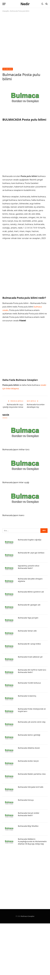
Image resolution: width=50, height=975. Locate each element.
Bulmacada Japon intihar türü (15, 449)
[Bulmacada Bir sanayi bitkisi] (9, 647)
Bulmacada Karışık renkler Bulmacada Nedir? (28, 814)
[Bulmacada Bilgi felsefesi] (9, 829)
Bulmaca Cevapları (27, 916)
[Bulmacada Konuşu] (9, 803)
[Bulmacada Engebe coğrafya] (9, 542)
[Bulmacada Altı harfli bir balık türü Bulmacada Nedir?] (9, 673)
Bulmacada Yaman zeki (27, 631)
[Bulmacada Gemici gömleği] (9, 738)
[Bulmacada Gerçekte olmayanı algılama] (9, 581)
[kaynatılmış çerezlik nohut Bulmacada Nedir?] (9, 568)
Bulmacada (7, 69)
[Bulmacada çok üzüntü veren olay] (9, 725)
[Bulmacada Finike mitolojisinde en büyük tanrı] (9, 712)
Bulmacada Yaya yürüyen (28, 618)
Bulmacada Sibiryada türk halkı (30, 787)
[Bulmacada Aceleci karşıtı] (9, 764)
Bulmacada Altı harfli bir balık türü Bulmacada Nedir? (32, 671)
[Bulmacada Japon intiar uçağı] (25, 466)
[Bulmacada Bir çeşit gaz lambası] (9, 555)
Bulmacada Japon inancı (13, 515)
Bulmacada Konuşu (26, 800)
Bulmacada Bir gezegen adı (29, 605)
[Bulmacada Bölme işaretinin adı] (9, 595)
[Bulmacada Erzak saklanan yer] (9, 660)
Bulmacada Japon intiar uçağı (15, 482)
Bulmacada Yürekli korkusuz (29, 683)
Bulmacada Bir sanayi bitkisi (29, 644)
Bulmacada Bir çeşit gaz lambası (31, 553)
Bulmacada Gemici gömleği (29, 735)
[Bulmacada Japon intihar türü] (25, 433)
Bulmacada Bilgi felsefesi (28, 826)
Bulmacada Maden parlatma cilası (32, 774)
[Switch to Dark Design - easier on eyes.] (42, 4)
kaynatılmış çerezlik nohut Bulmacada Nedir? (28, 567)
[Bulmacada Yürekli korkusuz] (9, 686)
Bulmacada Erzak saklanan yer (30, 657)
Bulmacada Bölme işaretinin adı (31, 592)
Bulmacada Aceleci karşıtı (28, 761)
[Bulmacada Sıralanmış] (9, 699)
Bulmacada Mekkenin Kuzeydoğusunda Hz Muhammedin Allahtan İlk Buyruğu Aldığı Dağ (32, 841)
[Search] (46, 4)
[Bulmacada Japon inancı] (25, 499)
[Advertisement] (25, 42)
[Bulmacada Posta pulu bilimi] (25, 99)
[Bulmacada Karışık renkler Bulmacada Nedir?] (9, 816)
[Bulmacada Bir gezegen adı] (9, 608)
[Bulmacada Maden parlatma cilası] (9, 777)
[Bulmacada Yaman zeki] (9, 634)
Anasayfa (5, 11)
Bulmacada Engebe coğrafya (29, 540)
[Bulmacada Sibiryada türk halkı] (9, 790)
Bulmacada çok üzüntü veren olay (31, 722)
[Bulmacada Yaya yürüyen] (9, 621)
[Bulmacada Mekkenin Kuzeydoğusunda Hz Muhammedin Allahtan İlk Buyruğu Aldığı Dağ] (9, 842)
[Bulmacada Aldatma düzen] (9, 751)
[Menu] (4, 4)
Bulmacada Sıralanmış (27, 696)
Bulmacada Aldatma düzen (29, 748)
